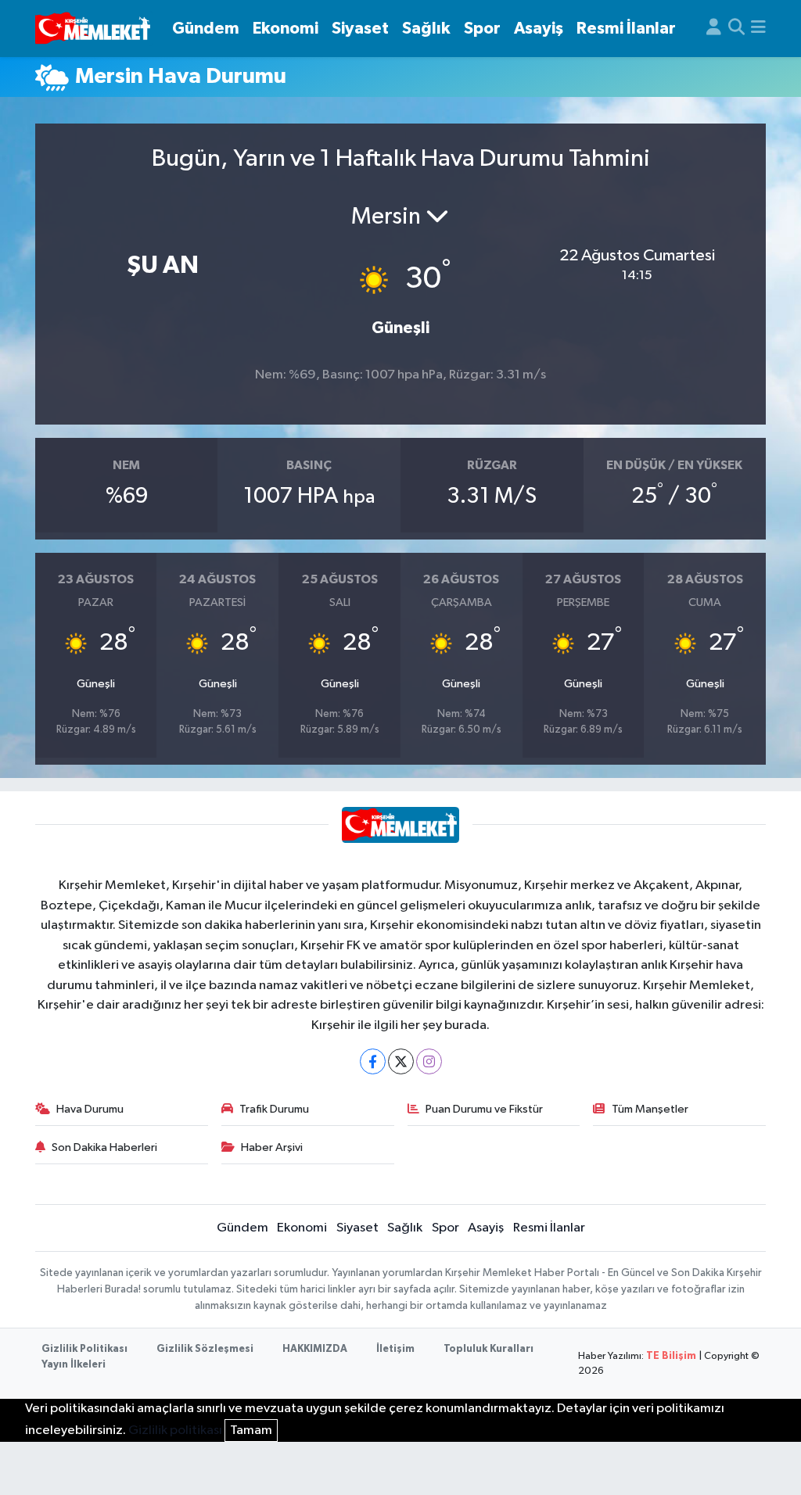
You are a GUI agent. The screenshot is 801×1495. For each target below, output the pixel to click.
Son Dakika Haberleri (104, 1147)
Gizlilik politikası (175, 1430)
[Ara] (736, 29)
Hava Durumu (90, 1109)
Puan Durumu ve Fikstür (484, 1109)
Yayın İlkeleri (73, 1365)
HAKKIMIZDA (314, 1349)
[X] (401, 1061)
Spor (482, 28)
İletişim (395, 1349)
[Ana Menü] (758, 29)
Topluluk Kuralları (488, 1349)
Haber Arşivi (272, 1147)
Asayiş (538, 28)
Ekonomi (285, 28)
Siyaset (360, 28)
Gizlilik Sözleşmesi (204, 1349)
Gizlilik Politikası (84, 1349)
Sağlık (426, 28)
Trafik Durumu (274, 1109)
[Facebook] (373, 1061)
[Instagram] (429, 1061)
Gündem (205, 28)
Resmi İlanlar (626, 28)
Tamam (251, 1430)
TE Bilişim (671, 1356)
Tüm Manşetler (650, 1109)
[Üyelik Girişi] (713, 29)
